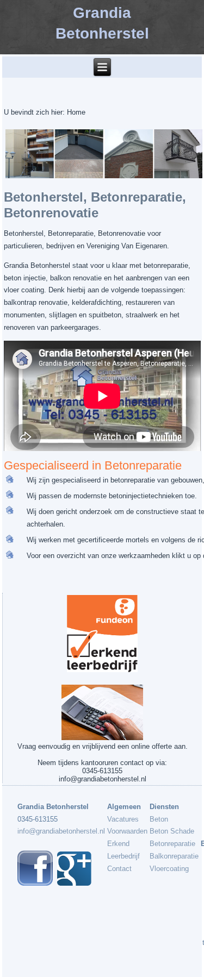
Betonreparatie (172, 844)
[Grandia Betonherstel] (74, 883)
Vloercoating (169, 869)
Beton (159, 819)
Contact (119, 869)
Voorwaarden (127, 831)
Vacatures (123, 819)
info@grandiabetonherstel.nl (61, 831)
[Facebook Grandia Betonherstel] (35, 883)
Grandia (102, 12)
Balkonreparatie (174, 856)
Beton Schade (172, 831)
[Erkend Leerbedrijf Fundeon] (102, 634)
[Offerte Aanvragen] (102, 713)
